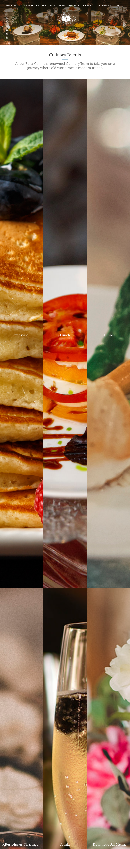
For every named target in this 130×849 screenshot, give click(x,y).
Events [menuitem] (62, 5)
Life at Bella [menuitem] (30, 5)
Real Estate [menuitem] (12, 5)
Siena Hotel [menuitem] (90, 5)
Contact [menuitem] (104, 5)
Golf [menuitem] (43, 5)
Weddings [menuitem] (73, 5)
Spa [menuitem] (52, 5)
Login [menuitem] (116, 5)
